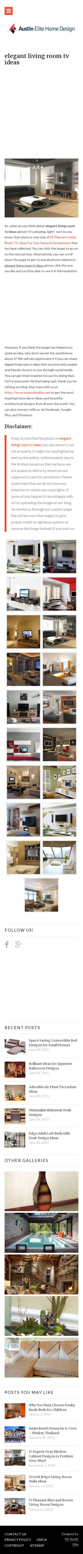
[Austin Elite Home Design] (41, 28)
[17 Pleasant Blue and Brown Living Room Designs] (15, 1506)
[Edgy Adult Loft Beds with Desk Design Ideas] (15, 1139)
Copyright (14, 1545)
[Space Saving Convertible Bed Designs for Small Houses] (15, 1046)
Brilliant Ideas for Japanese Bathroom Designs (50, 1066)
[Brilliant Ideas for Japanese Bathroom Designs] (15, 1070)
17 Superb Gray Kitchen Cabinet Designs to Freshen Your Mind (51, 1456)
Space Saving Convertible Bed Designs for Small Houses (53, 1042)
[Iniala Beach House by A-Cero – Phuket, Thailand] (15, 1434)
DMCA (42, 1540)
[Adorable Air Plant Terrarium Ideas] (15, 1093)
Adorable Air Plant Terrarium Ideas (52, 1089)
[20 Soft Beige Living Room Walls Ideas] (15, 1483)
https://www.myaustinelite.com (27, 392)
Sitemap (37, 1545)
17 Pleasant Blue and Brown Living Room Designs (51, 1502)
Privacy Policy (18, 1540)
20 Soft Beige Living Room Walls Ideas (50, 1479)
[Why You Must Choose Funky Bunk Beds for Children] (15, 1411)
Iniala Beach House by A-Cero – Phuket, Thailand (53, 1430)
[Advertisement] (41, 109)
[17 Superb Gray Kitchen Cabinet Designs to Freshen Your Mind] (15, 1458)
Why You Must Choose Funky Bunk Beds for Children (52, 1407)
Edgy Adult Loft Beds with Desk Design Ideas (49, 1135)
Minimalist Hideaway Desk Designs (50, 1112)
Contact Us (15, 1534)
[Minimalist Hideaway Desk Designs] (15, 1116)
